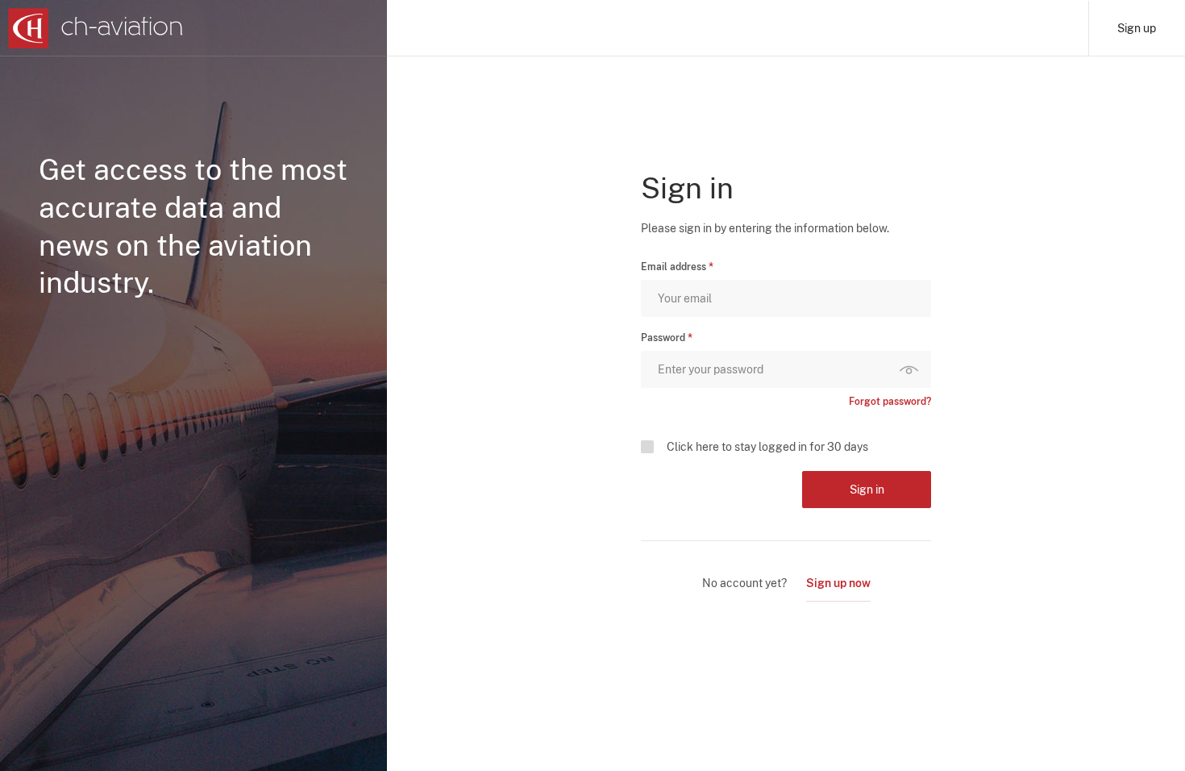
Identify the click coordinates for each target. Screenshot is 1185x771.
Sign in (867, 489)
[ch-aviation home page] (95, 28)
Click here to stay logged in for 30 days (767, 446)
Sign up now (838, 583)
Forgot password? (890, 401)
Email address (673, 267)
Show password (912, 369)
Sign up (1136, 28)
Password (663, 338)
